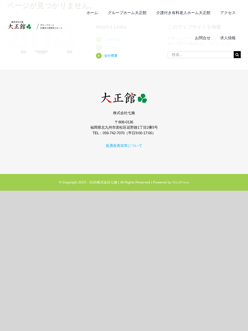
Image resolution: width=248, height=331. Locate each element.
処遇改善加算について (124, 145)
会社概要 (111, 55)
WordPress (180, 182)
